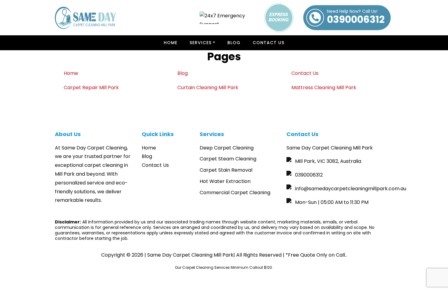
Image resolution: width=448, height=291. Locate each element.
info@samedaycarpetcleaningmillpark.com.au (350, 188)
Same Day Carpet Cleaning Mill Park (190, 254)
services (201, 43)
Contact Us (268, 43)
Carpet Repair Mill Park (91, 87)
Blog (233, 43)
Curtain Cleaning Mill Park (207, 87)
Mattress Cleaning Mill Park (323, 87)
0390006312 (356, 17)
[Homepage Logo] (85, 17)
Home (170, 43)
